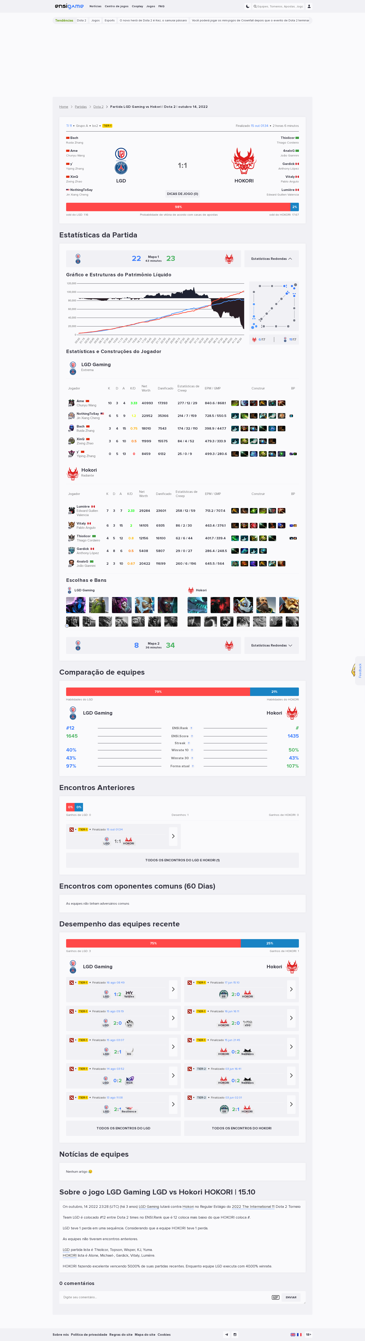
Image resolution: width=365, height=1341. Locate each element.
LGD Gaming (149, 1206)
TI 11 (69, 126)
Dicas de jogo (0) (182, 194)
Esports (82, 20)
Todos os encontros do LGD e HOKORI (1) (182, 860)
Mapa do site (145, 1335)
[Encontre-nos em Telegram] (226, 1334)
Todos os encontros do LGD (123, 1128)
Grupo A (82, 126)
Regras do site (121, 1335)
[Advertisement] (182, 60)
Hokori (188, 1206)
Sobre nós (61, 1335)
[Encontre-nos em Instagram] (235, 1334)
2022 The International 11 (253, 1206)
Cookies (164, 1335)
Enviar (291, 1297)
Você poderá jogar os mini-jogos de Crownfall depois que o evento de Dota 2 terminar (223, 20)
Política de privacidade (89, 1335)
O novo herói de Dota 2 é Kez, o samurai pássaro (125, 20)
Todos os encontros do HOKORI (241, 1128)
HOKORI (70, 1255)
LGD (66, 1249)
